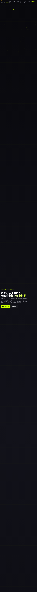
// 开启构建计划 (33, 2)
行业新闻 (25, 2)
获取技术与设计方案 (5, 306)
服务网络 (18, 2)
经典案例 (14, 2)
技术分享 (21, 2)
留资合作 (29, 2)
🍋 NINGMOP (4, 1)
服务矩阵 (10, 2)
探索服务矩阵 (14, 306)
